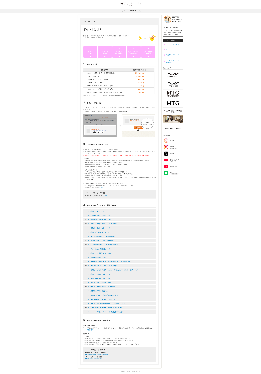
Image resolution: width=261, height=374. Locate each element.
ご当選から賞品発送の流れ (119, 53)
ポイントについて (171, 49)
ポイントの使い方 (105, 53)
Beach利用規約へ (89, 330)
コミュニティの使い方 (172, 44)
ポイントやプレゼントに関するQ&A (134, 53)
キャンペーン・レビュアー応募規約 (174, 61)
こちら (101, 187)
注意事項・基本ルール (172, 55)
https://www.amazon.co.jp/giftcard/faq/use (96, 354)
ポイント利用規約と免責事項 (148, 53)
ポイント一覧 (90, 53)
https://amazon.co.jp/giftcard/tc (93, 359)
